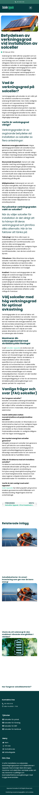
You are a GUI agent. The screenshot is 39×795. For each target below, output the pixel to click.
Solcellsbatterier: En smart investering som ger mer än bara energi (17, 579)
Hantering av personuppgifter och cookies (19, 792)
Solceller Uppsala (13, 348)
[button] (30, 7)
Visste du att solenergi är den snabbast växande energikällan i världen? (18, 634)
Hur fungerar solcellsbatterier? (16, 686)
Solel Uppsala (7, 488)
